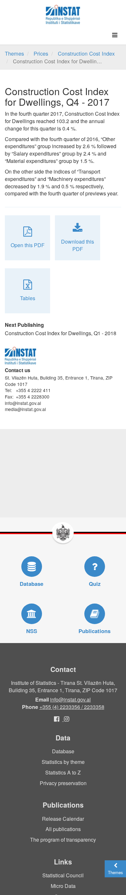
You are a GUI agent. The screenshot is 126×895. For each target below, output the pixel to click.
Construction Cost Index (86, 53)
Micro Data (63, 886)
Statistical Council (63, 875)
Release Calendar (63, 818)
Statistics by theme (63, 761)
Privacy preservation (63, 783)
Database (63, 751)
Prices (41, 53)
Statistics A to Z (63, 772)
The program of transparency (63, 839)
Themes (14, 53)
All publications (63, 829)
